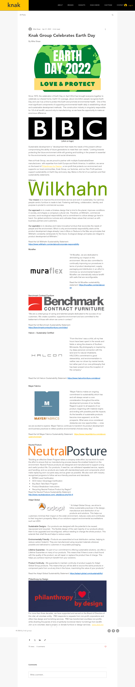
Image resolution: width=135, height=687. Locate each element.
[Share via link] (45, 640)
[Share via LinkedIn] (40, 640)
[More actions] (105, 29)
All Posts (23, 15)
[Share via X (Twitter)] (35, 640)
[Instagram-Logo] (109, 630)
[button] (113, 15)
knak (13, 5)
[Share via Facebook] (29, 640)
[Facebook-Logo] (113, 630)
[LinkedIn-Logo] (117, 630)
